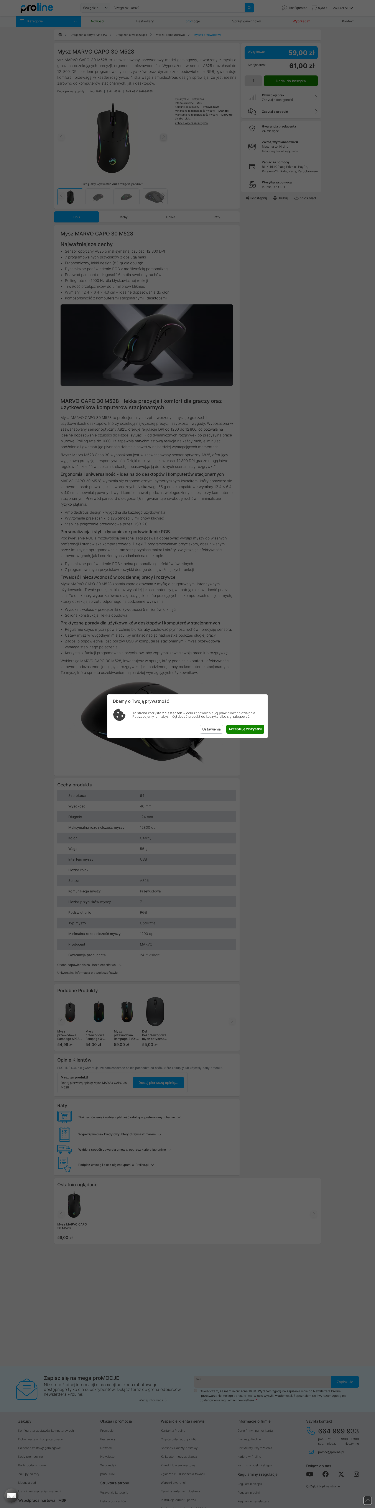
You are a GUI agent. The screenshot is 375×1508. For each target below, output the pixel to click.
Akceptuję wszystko (245, 729)
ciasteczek (173, 713)
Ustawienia (211, 729)
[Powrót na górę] (368, 1500)
